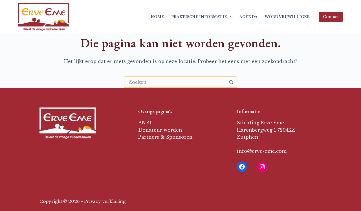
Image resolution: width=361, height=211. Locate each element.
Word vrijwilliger (287, 17)
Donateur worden (160, 130)
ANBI (144, 122)
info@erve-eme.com (262, 151)
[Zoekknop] (231, 82)
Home (157, 17)
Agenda (248, 17)
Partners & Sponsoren (165, 137)
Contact (331, 16)
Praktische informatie (199, 17)
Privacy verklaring (105, 201)
